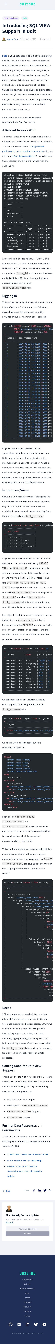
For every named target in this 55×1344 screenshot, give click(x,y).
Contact (27, 1302)
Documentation (27, 1288)
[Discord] (19, 1324)
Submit (27, 1233)
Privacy (27, 1311)
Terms (27, 1316)
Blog (8, 1190)
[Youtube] (44, 1324)
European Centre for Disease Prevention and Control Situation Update (25, 1171)
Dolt (25, 18)
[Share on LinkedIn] (39, 1190)
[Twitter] (36, 1324)
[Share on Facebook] (34, 1190)
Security (27, 1306)
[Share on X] (45, 1190)
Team (27, 1297)
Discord (9, 1222)
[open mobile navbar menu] (5, 4)
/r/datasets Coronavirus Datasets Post (27, 1154)
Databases (27, 1279)
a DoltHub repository (23, 156)
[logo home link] (27, 4)
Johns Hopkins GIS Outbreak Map (24, 1160)
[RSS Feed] (50, 1192)
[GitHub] (10, 1324)
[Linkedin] (27, 1324)
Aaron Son (12, 39)
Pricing (27, 1284)
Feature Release (11, 18)
